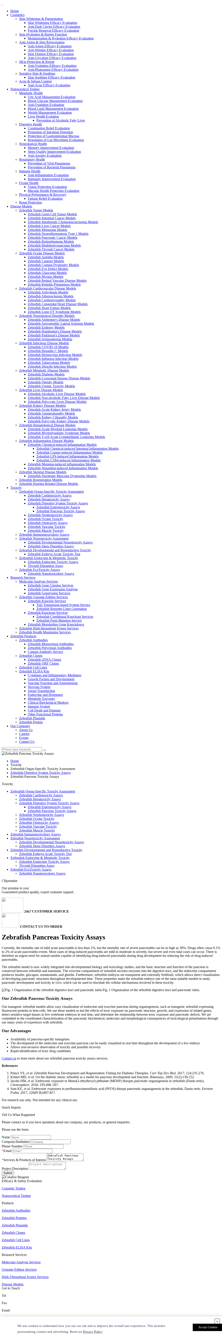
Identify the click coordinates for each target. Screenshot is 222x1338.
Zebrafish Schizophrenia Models (50, 339)
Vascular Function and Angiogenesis (53, 683)
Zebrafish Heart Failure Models (49, 308)
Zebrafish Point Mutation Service (59, 620)
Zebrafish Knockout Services (48, 613)
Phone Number (12, 1146)
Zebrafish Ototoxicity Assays (47, 523)
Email (7, 1151)
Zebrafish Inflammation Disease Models (46, 441)
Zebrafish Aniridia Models (46, 257)
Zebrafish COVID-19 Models (48, 347)
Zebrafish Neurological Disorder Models (47, 316)
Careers (24, 734)
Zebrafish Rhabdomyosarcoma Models (54, 245)
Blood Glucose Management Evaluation (55, 101)
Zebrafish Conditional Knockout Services (64, 616)
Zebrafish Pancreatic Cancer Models (52, 237)
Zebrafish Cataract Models (46, 261)
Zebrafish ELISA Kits (34, 671)
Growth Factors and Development (51, 679)
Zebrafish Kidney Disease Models (42, 405)
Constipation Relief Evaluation (49, 128)
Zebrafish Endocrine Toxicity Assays (53, 562)
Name (6, 1137)
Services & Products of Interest (24, 1160)
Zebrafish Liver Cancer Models (49, 226)
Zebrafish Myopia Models (45, 276)
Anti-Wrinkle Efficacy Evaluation (51, 50)
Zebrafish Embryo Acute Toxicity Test (54, 554)
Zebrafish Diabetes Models (46, 374)
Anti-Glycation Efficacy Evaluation (52, 58)
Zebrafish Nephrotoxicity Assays (50, 515)
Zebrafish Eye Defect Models (48, 269)
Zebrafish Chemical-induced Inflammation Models (62, 445)
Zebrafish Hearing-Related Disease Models (48, 484)
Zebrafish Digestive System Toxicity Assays (58, 503)
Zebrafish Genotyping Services (49, 593)
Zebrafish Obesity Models (45, 382)
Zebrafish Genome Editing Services (43, 597)
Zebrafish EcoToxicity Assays (39, 570)
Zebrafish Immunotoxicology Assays (44, 534)
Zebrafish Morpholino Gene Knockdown (56, 624)
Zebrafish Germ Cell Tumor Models (52, 214)
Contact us (9, 1058)
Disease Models (21, 206)
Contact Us (26, 741)
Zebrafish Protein (31, 722)
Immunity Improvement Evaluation (52, 179)
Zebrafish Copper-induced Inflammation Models (69, 452)
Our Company (20, 726)
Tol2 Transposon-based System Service (63, 605)
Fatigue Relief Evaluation (45, 198)
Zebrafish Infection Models (52, 366)
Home (14, 11)
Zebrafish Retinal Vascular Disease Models (57, 280)
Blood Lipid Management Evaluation (53, 108)
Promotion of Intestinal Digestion (50, 132)
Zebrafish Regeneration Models (40, 480)
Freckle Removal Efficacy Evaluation (53, 30)
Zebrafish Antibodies (33, 640)
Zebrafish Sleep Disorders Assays (51, 546)
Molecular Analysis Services (38, 581)
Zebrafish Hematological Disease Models (47, 425)
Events (23, 738)
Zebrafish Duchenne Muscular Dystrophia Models (62, 476)
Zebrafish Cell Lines (33, 667)
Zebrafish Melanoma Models (47, 230)
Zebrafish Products (23, 636)
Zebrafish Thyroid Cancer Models (51, 249)
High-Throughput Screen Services (25, 1277)
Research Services (22, 577)
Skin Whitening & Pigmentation (41, 19)
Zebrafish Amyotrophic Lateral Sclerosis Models (61, 323)
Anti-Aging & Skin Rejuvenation (42, 42)
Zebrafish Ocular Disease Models (42, 253)
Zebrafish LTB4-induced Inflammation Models (68, 460)
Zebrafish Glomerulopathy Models (51, 413)
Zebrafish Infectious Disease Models (44, 343)
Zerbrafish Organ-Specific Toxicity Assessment (51, 491)
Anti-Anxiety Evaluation (45, 155)
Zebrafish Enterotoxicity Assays (58, 507)
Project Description (15, 1168)
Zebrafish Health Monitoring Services (45, 632)
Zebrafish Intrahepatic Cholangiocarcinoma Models (63, 222)
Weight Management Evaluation (50, 112)
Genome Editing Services (19, 1269)
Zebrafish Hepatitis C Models (48, 351)
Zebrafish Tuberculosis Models (49, 362)
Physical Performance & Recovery (42, 194)
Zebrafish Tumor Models (36, 210)
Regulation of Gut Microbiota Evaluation (56, 140)
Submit (7, 1173)
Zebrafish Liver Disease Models (41, 390)
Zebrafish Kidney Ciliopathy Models (53, 417)
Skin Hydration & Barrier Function (43, 34)
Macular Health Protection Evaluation (53, 191)
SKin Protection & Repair (36, 62)
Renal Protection (30, 202)
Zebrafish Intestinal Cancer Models (52, 218)
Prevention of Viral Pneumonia (49, 163)
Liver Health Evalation (43, 116)
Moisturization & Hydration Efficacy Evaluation (61, 38)
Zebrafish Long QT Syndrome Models (54, 312)
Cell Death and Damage (44, 710)
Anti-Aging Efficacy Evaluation (50, 46)
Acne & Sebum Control (35, 81)
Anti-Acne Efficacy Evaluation (49, 85)
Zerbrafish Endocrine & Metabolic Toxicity (48, 558)
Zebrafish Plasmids (32, 718)
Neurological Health (33, 144)
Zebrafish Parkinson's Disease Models (54, 335)
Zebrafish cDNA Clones (44, 659)
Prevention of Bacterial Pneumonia (51, 167)
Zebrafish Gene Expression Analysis (53, 589)
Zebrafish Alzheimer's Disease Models (54, 319)
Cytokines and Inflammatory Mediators (54, 675)
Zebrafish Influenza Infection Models (53, 359)
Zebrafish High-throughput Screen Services (48, 628)
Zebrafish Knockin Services (47, 601)
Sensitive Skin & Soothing (37, 73)
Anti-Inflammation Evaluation (48, 175)
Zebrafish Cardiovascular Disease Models (47, 288)
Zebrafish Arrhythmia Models (48, 292)
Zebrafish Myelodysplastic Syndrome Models (59, 433)
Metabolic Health (31, 93)
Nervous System (39, 687)
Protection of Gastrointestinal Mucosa (53, 136)
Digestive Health (30, 124)
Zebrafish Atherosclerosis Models (50, 296)
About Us (26, 730)
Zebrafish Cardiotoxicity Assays (50, 495)
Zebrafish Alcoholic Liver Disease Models (57, 394)
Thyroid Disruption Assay (45, 566)
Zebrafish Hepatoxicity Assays (49, 499)
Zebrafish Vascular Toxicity (46, 527)
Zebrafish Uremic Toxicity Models (51, 386)
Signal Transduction (41, 691)
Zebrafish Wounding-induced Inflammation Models (63, 468)
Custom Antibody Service (45, 652)
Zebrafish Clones (30, 655)
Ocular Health (28, 183)
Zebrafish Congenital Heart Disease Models (58, 304)
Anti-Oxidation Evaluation (46, 105)
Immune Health (29, 171)
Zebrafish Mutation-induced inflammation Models (62, 464)
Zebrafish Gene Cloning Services (50, 585)
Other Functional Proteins (45, 714)
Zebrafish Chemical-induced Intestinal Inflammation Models (77, 448)
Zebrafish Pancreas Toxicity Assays (60, 511)
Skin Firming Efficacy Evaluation (51, 54)
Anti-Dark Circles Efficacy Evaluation (54, 26)
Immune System (39, 706)
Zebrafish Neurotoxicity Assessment (44, 538)
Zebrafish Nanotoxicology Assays (51, 573)
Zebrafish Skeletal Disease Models (42, 472)
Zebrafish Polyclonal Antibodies (50, 648)
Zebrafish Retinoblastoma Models (51, 241)
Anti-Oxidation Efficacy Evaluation (52, 66)
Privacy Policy (93, 1331)
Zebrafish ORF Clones (43, 663)
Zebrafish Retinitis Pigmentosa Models (54, 284)
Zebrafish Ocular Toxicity (45, 519)
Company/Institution (16, 1142)
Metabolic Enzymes (41, 698)
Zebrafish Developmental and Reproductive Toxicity (55, 550)
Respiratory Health (32, 159)
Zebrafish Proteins (14, 1218)
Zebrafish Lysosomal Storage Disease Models (59, 378)
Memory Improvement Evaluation (51, 148)
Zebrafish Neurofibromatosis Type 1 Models (58, 234)
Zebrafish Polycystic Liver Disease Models (57, 402)
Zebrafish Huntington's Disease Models (55, 331)
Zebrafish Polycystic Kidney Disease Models (58, 421)
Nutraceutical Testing (24, 89)
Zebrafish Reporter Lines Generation (61, 609)
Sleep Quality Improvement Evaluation (54, 151)
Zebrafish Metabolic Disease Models (44, 370)
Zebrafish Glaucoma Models (47, 273)
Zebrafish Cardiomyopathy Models (52, 300)
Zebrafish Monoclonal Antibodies (51, 644)
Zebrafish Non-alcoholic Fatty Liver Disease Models (64, 398)
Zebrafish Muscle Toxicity (46, 530)
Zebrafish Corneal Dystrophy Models (53, 265)
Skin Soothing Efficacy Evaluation (51, 77)
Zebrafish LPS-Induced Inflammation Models (67, 456)
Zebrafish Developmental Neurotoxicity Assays (60, 542)
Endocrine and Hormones (45, 695)
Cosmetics (17, 15)
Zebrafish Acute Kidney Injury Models (54, 409)
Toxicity (16, 487)
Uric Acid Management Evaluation (51, 97)
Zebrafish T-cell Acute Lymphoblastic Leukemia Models (66, 437)
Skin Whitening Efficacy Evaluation (52, 23)
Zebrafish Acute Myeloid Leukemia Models (58, 429)
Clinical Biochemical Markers (48, 702)
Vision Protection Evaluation (47, 187)
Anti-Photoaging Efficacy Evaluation (53, 69)
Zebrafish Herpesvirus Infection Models (55, 355)
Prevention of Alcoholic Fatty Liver (60, 120)
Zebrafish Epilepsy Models (46, 327)
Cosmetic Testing (13, 1188)
